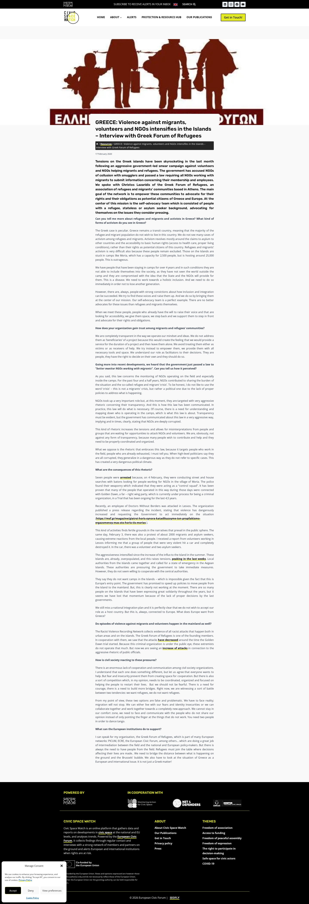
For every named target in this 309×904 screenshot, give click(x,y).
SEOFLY (174, 897)
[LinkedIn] (225, 4)
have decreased (168, 640)
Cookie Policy (32, 898)
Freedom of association (217, 828)
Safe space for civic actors (218, 858)
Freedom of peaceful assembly (222, 838)
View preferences (51, 890)
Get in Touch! (233, 17)
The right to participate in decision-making (219, 851)
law (161, 175)
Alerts (131, 17)
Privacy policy (163, 843)
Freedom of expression (217, 843)
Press (158, 848)
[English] (175, 4)
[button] (61, 865)
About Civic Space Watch (170, 828)
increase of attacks (175, 648)
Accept (13, 890)
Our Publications (199, 17)
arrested (125, 477)
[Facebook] (237, 4)
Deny (31, 890)
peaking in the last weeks (189, 559)
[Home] (97, 143)
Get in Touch (163, 838)
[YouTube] (243, 4)
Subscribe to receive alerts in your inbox (142, 4)
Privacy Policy (25, 880)
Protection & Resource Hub (161, 17)
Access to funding (213, 833)
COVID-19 (208, 863)
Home (101, 17)
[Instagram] (231, 4)
